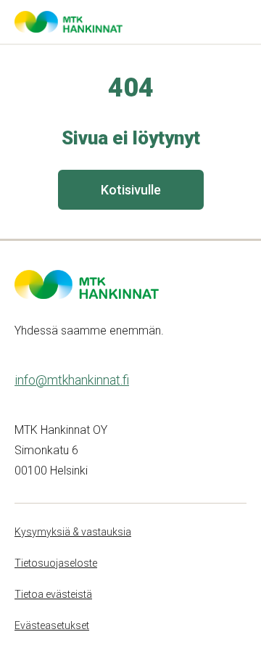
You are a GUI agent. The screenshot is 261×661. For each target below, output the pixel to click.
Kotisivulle (131, 189)
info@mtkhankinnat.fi (71, 379)
